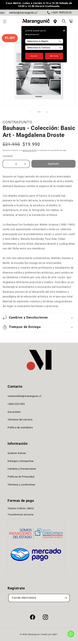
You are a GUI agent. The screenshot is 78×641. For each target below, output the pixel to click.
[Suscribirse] (65, 598)
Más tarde (54, 56)
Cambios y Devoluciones (22, 468)
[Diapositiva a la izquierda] (31, 112)
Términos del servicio (20, 419)
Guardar (34, 56)
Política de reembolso (20, 427)
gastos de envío (29, 150)
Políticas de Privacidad (21, 476)
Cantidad (8, 156)
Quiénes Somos (17, 453)
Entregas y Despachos (21, 461)
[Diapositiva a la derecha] (47, 112)
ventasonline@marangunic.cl (24, 396)
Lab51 (55, 634)
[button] (7, 21)
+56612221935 (16, 404)
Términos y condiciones (21, 484)
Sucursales (14, 411)
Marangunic (33, 634)
